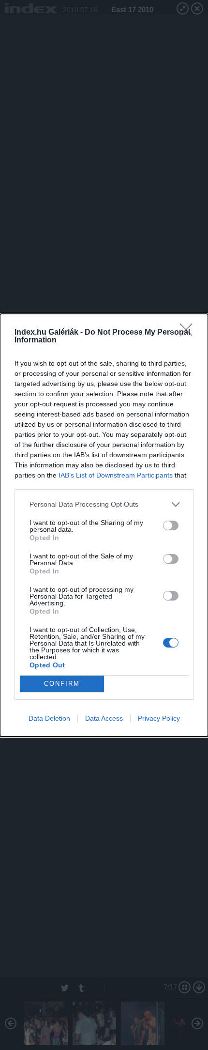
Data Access (104, 718)
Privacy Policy (159, 718)
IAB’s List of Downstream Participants (116, 475)
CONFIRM (62, 683)
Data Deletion (49, 718)
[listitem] (104, 504)
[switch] (170, 525)
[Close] (189, 333)
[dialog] (104, 525)
